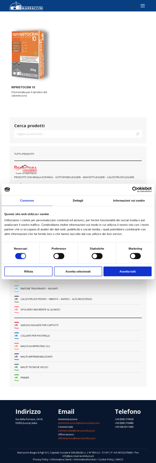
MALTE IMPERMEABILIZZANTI (37, 356)
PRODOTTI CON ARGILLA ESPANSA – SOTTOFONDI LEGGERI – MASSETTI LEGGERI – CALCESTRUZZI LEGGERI (74, 177)
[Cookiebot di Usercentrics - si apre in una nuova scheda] (135, 189)
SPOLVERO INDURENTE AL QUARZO (40, 309)
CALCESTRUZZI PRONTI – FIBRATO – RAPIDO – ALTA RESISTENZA (56, 299)
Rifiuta (28, 271)
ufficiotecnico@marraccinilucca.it (76, 438)
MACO (119, 459)
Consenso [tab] (27, 200)
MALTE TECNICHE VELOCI (34, 367)
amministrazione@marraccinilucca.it (78, 423)
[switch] (58, 256)
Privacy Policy (41, 459)
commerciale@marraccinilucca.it (76, 430)
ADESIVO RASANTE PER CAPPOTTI (39, 325)
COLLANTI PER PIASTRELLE (35, 335)
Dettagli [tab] (78, 200)
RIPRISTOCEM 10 (23, 87)
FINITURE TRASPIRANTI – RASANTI (39, 288)
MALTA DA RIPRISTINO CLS (35, 346)
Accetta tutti (127, 271)
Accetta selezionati (78, 271)
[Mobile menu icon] (142, 6)
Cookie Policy (106, 459)
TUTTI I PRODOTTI (24, 154)
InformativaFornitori (85, 459)
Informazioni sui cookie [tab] (129, 200)
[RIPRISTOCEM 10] (30, 54)
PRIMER (25, 377)
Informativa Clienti (61, 459)
